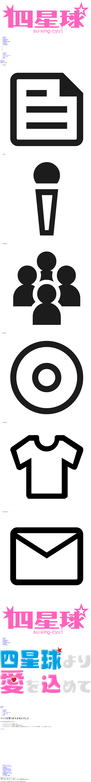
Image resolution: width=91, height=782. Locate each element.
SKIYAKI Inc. (23, 781)
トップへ (2, 728)
